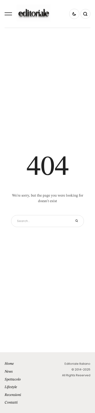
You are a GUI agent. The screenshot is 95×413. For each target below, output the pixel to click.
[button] (8, 14)
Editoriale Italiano (77, 363)
